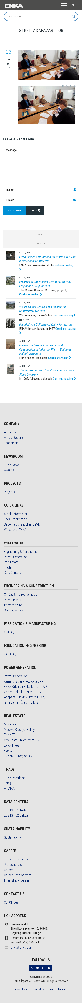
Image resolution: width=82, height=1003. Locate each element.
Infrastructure (13, 605)
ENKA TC (10, 735)
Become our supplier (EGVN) (22, 524)
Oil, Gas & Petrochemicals (20, 594)
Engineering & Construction (21, 552)
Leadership (11, 443)
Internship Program (16, 880)
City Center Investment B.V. (22, 740)
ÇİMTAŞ (9, 632)
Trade (7, 567)
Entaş (7, 783)
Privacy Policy (21, 989)
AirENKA (9, 788)
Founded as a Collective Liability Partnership (45, 324)
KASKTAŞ (10, 654)
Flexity (8, 751)
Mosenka (10, 724)
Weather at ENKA (15, 530)
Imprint (62, 989)
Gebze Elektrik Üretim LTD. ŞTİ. (24, 692)
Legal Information (15, 519)
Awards (9, 470)
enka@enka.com (22, 947)
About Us (10, 432)
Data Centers (12, 573)
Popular (41, 243)
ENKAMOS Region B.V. (18, 756)
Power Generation (15, 557)
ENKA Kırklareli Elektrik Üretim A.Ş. (26, 686)
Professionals (13, 865)
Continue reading (29, 294)
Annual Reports (14, 438)
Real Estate (11, 562)
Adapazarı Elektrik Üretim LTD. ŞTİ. (26, 697)
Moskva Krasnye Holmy (19, 730)
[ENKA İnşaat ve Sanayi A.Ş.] (13, 5)
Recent (41, 234)
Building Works (13, 610)
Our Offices (11, 902)
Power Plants (12, 600)
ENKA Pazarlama (14, 778)
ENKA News (12, 465)
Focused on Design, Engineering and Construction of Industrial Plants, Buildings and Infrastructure (45, 349)
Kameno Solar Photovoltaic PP (23, 681)
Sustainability (12, 837)
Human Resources (16, 859)
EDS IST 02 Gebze (16, 815)
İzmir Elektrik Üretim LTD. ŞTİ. (22, 702)
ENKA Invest (12, 745)
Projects (9, 492)
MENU (72, 5)
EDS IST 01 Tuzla (15, 810)
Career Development (17, 875)
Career (8, 870)
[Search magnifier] (73, 16)
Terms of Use (38, 989)
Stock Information (16, 514)
